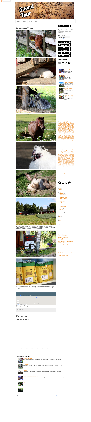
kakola (62, 136)
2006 (60, 220)
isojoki (67, 132)
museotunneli (68, 152)
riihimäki (63, 164)
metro (59, 151)
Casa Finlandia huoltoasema (68, 82)
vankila (73, 173)
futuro (70, 126)
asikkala (64, 122)
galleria (73, 126)
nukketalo (64, 153)
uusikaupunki (64, 173)
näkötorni (59, 154)
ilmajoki (70, 131)
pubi (73, 159)
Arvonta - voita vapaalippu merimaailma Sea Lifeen (68, 69)
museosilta (65, 152)
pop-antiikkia (63, 159)
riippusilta (65, 164)
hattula (73, 127)
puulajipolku (68, 160)
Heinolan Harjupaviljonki (63, 198)
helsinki (68, 128)
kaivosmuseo (72, 135)
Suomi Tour (19, 305)
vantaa (63, 174)
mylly (71, 152)
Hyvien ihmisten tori (63, 206)
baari (65, 123)
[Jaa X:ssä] (19, 309)
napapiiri (59, 153)
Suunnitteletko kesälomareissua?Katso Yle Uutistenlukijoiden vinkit (63, 238)
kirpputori (72, 141)
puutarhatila (59, 161)
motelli (61, 151)
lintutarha (68, 148)
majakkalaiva (60, 150)
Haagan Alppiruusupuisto (27, 382)
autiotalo (69, 122)
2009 (60, 217)
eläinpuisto (59, 125)
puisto (59, 160)
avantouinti (62, 123)
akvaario (59, 121)
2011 (60, 215)
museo (62, 152)
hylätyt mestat (68, 130)
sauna (66, 165)
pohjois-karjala (68, 158)
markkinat (66, 150)
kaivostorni (59, 136)
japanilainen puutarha (64, 133)
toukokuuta (62, 209)
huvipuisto (64, 130)
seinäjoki (72, 165)
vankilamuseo (60, 174)
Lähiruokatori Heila (62, 201)
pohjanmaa (63, 158)
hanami (67, 127)
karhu (73, 137)
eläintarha (63, 125)
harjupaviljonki (70, 127)
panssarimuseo (69, 155)
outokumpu (59, 155)
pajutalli (66, 155)
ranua (66, 163)
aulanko (67, 122)
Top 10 (30, 21)
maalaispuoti (67, 149)
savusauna (69, 165)
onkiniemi (70, 154)
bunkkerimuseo (72, 123)
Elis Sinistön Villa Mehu (26, 364)
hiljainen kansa (70, 129)
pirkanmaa (68, 157)
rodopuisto (69, 164)
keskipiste (72, 140)
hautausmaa (59, 128)
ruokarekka (59, 165)
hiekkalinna (63, 129)
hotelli (59, 130)
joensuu (68, 133)
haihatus (62, 127)
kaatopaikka (59, 135)
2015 (60, 189)
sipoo (63, 166)
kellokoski (68, 139)
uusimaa (69, 173)
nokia (61, 153)
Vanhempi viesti (53, 348)
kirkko (64, 141)
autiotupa (72, 122)
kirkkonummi (68, 141)
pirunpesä (59, 158)
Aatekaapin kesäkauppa (63, 197)
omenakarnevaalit (66, 154)
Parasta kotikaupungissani (68, 75)
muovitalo (59, 152)
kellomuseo (72, 139)
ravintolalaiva (72, 163)
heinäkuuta (62, 193)
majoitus (63, 150)
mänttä (73, 152)
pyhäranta (65, 161)
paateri (63, 155)
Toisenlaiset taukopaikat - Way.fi (63, 255)
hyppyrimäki (72, 130)
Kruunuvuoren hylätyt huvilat (27, 358)
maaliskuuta (62, 212)
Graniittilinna (25, 370)
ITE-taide (72, 132)
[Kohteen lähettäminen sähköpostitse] (17, 309)
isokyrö (69, 132)
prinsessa (71, 159)
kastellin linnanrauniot (64, 138)
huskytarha (61, 130)
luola (73, 148)
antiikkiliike (66, 121)
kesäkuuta (61, 208)
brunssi (68, 123)
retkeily (59, 164)
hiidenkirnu (66, 129)
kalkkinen (69, 136)
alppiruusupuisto (63, 121)
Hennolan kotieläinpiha (21, 290)
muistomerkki (68, 151)
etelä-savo (67, 126)
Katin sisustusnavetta (63, 205)
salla (62, 165)
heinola (63, 128)
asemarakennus (60, 122)
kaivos (69, 135)
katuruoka (72, 138)
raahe (63, 162)
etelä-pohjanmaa (63, 126)
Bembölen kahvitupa (63, 194)
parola (67, 156)
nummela (67, 153)
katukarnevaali (69, 138)
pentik (73, 156)
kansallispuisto (66, 137)
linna (62, 148)
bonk (66, 123)
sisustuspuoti (67, 166)
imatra (73, 131)
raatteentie (66, 162)
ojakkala (62, 154)
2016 (60, 188)
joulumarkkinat (72, 133)
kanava (73, 136)
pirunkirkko (72, 157)
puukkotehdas (65, 160)
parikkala (64, 156)
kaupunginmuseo (63, 139)
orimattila (72, 154)
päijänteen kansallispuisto (70, 161)
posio (68, 159)
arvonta (73, 121)
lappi (62, 146)
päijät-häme (60, 162)
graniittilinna (59, 127)
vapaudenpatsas (66, 174)
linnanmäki (65, 148)
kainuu (67, 135)
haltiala (65, 127)
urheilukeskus (60, 173)
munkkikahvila (72, 151)
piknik (64, 157)
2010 (60, 216)
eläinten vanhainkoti (67, 125)
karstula (59, 138)
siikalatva (59, 166)
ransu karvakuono (62, 163)
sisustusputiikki (71, 166)
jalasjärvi (59, 133)
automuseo (59, 123)
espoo (71, 125)
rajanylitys (69, 162)
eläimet (69, 124)
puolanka (61, 160)
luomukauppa (60, 149)
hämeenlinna (67, 131)
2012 (60, 213)
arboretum (70, 121)
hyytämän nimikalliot (61, 131)
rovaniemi (72, 164)
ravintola (68, 163)
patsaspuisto (70, 156)
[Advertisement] (66, 110)
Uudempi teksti (18, 348)
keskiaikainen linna (68, 140)
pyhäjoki (62, 161)
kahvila (63, 135)
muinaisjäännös (64, 151)
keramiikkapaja (60, 140)
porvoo (66, 159)
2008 (60, 219)
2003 (60, 221)
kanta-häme (70, 137)
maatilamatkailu (72, 149)
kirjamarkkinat (60, 141)
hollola (73, 129)
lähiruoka (63, 149)
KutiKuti (61, 202)
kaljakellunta (65, 136)
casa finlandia (60, 124)
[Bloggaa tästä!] (18, 309)
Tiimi (35, 21)
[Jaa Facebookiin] (20, 309)
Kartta (24, 21)
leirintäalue (62, 147)
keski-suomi (64, 140)
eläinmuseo (72, 124)
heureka (61, 129)
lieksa (61, 148)
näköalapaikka (72, 153)
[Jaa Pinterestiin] (22, 309)
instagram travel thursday (62, 132)
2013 (60, 192)
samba (64, 165)
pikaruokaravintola (60, 157)
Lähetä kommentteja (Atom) (22, 349)
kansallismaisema (60, 137)
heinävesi (65, 128)
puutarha (72, 160)
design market (65, 124)
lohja (71, 148)
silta (61, 166)
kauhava (59, 139)
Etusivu (18, 21)
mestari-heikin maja (71, 150)
